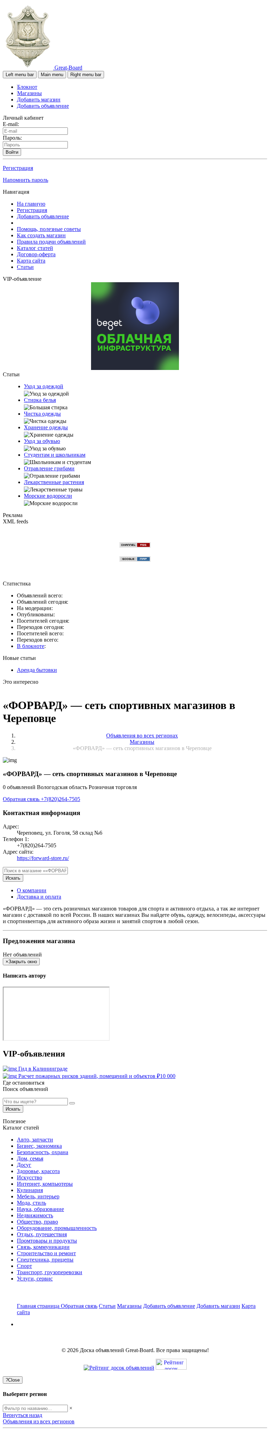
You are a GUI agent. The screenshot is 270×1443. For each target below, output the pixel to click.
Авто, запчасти (35, 1140)
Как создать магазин (41, 235)
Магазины (29, 93)
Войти (12, 152)
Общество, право (37, 1222)
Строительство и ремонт (46, 1253)
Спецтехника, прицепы (45, 1260)
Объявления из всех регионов (39, 1421)
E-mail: (11, 124)
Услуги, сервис (35, 1279)
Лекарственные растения (54, 482)
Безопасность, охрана (42, 1152)
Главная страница (39, 1306)
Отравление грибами (49, 468)
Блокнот (27, 87)
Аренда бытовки (37, 670)
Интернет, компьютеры (45, 1184)
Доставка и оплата (39, 897)
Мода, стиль (31, 1203)
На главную (31, 204)
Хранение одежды (46, 427)
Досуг (24, 1165)
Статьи (25, 267)
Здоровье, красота (38, 1171)
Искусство (29, 1177)
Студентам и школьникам (54, 455)
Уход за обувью (42, 441)
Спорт (24, 1266)
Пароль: (12, 138)
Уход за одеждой (43, 386)
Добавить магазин (38, 99)
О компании (31, 890)
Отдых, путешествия (42, 1234)
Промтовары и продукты (47, 1241)
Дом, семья (30, 1158)
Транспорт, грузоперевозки (49, 1272)
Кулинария (30, 1190)
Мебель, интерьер (38, 1196)
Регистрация (18, 168)
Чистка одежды (42, 414)
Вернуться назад (22, 1415)
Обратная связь (22, 799)
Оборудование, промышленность (57, 1228)
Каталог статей (35, 248)
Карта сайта (31, 261)
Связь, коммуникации (43, 1247)
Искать (13, 878)
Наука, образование (40, 1209)
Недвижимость (35, 1215)
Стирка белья (40, 400)
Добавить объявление (43, 106)
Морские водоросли (48, 496)
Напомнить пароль (25, 180)
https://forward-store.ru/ (43, 858)
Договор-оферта (36, 254)
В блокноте (30, 646)
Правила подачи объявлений (51, 242)
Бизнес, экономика (39, 1146)
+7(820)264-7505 (60, 799)
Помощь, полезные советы (49, 229)
